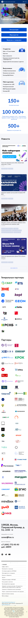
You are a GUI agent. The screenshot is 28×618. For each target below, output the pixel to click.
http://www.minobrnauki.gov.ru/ (8, 602)
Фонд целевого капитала (7, 581)
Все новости (14, 268)
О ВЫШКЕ (4, 564)
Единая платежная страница (8, 593)
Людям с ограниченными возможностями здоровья (13, 591)
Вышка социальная (16, 230)
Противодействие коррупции (8, 584)
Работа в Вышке (5, 595)
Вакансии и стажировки (14, 40)
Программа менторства (8, 73)
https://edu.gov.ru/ (6, 604)
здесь (13, 610)
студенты (10, 168)
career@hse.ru (7, 537)
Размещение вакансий (8, 86)
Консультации (14, 30)
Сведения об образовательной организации (11, 589)
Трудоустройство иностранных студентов (13, 61)
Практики (5, 53)
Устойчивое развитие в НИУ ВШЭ (9, 571)
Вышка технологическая (7, 232)
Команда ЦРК (6, 91)
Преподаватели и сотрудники (8, 573)
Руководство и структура (7, 568)
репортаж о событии (6, 230)
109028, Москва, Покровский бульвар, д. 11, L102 (13, 527)
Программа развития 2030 (7, 228)
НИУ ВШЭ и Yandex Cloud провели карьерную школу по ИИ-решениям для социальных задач (13, 223)
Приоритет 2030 (17, 232)
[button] (11, 562)
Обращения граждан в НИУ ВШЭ (9, 579)
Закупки (3, 577)
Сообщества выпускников (9, 70)
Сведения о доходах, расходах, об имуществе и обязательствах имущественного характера (12, 586)
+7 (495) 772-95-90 (10, 544)
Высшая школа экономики (9, 1)
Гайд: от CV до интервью (9, 51)
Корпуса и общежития (6, 575)
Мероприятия (14, 35)
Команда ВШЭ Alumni (8, 75)
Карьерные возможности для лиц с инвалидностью (11, 58)
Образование (4, 168)
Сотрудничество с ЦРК (8, 84)
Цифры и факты (5, 566)
